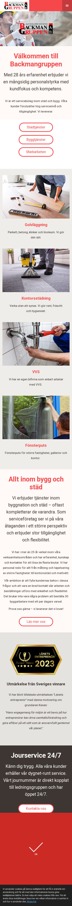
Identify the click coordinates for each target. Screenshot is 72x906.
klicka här (31, 901)
